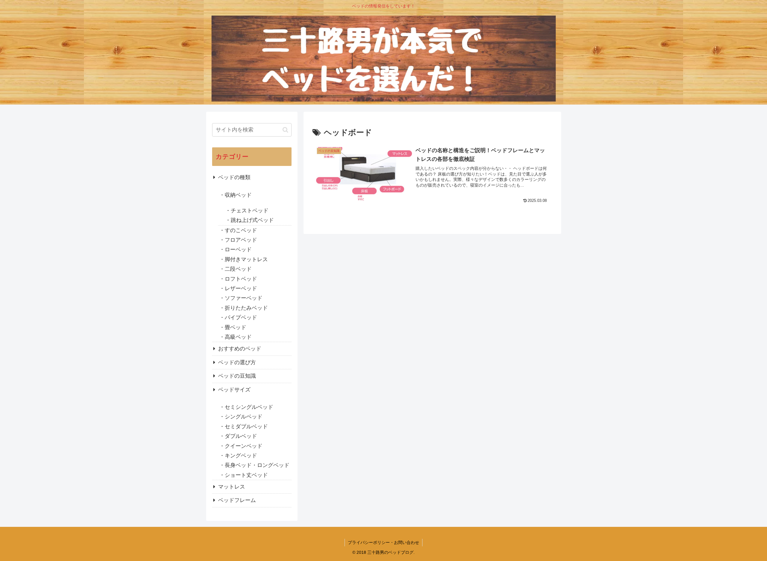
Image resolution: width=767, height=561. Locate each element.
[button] (285, 129)
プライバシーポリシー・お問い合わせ (383, 542)
